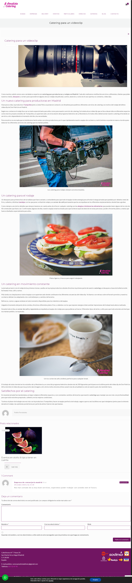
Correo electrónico (52, 524)
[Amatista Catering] (10, 4)
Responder (124, 482)
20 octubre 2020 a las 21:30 (24, 485)
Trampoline (28, 105)
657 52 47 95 (13, 566)
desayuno (16, 97)
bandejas (22, 202)
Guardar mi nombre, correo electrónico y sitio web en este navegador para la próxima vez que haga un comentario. (45, 535)
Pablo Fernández (20, 412)
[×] (5, 577)
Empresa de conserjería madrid (28, 482)
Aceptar (95, 580)
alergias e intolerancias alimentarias (90, 206)
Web (89, 524)
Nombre (5, 524)
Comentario (6, 504)
